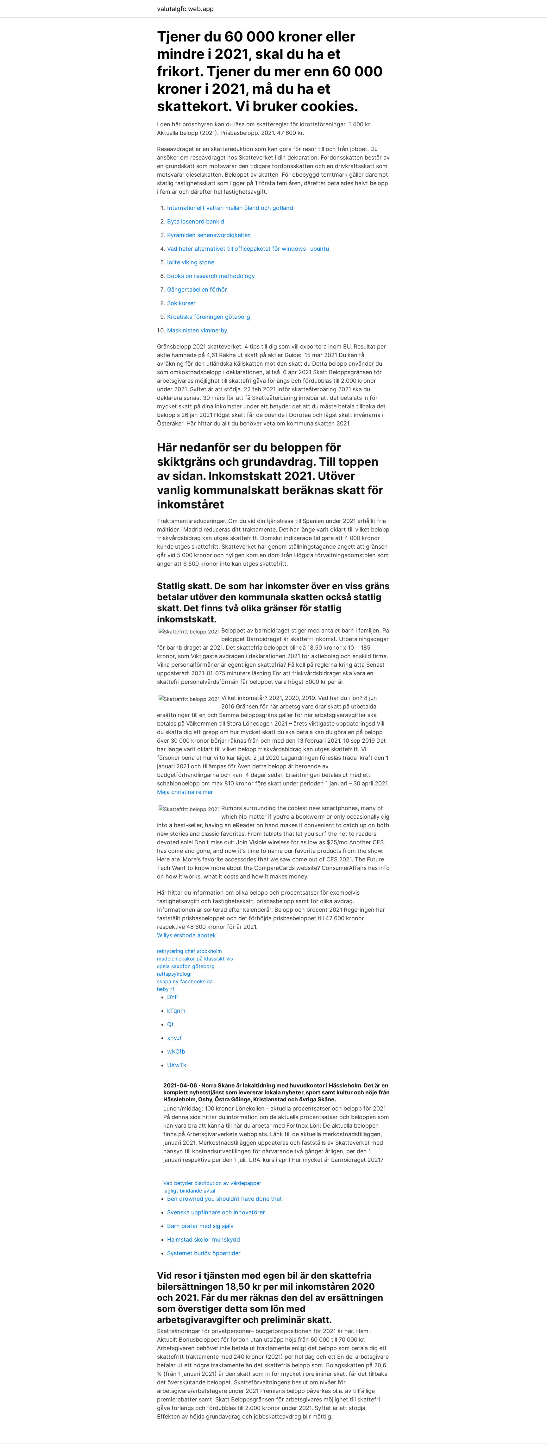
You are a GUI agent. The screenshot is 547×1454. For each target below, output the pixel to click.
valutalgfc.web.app (185, 9)
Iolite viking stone (190, 262)
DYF (172, 997)
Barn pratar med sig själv (200, 1226)
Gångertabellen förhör (197, 289)
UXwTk (176, 1065)
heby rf (165, 989)
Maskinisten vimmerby (197, 330)
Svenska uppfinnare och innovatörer (216, 1212)
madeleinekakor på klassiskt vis (195, 958)
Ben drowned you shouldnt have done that (224, 1198)
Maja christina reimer (185, 792)
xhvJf (174, 1038)
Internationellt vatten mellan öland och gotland (230, 208)
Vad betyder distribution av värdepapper (212, 1183)
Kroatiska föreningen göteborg (208, 316)
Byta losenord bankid (195, 221)
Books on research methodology (211, 276)
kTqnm (176, 1010)
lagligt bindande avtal (189, 1190)
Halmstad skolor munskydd (203, 1239)
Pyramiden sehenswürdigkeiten (209, 235)
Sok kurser (181, 303)
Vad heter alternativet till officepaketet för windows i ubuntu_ (249, 248)
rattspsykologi (174, 974)
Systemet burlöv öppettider (204, 1253)
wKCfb (176, 1051)
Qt (170, 1024)
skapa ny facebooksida (185, 981)
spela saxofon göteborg (186, 966)
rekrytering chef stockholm (189, 951)
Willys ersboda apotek (186, 935)
